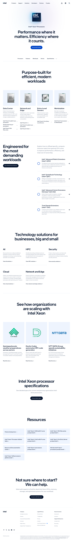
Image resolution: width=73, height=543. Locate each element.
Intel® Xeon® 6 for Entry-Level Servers (43, 122)
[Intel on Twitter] (6, 530)
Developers (34, 3)
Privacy (38, 518)
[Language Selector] (65, 3)
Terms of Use (40, 514)
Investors (56, 516)
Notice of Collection (41, 525)
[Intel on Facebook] (4, 530)
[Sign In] (61, 3)
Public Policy (22, 523)
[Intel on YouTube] (11, 530)
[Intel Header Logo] (5, 3)
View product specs (36, 398)
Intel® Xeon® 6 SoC (24, 128)
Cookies (38, 521)
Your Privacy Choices (41, 523)
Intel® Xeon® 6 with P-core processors (9, 121)
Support (20, 3)
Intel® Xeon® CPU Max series (7, 129)
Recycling (56, 523)
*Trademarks (39, 516)
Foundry (48, 3)
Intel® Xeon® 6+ (24, 122)
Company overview (24, 514)
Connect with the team (36, 497)
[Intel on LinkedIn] (9, 530)
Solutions (27, 3)
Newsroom (56, 514)
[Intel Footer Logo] (4, 511)
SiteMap (56, 525)
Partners (41, 3)
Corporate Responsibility (25, 518)
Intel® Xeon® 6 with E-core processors (26, 125)
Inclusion (22, 521)
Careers (21, 516)
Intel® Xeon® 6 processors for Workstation (60, 121)
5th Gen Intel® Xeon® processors (8, 125)
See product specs (36, 47)
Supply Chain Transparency (25, 525)
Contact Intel (57, 521)
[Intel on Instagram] (14, 530)
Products (14, 3)
